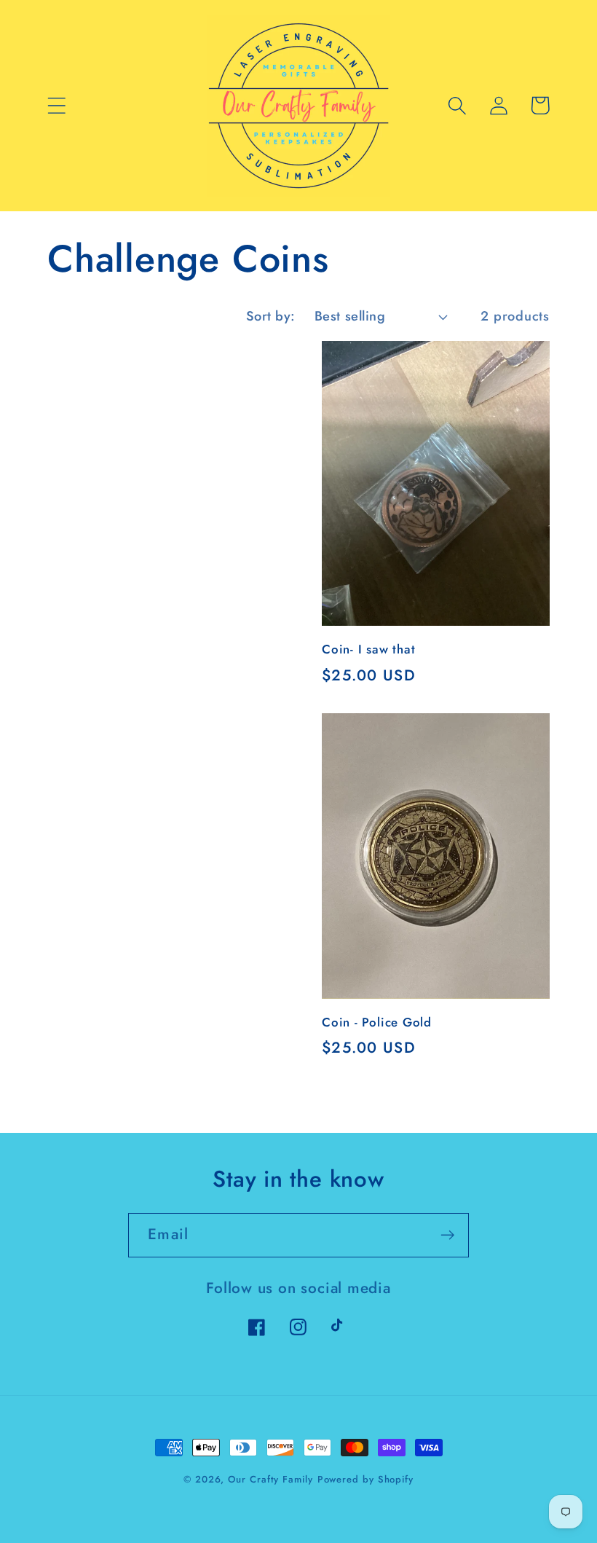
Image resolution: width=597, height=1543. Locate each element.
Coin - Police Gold (377, 1023)
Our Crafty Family (270, 1479)
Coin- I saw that (368, 650)
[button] (56, 105)
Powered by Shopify (365, 1479)
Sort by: (271, 316)
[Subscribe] (447, 1235)
